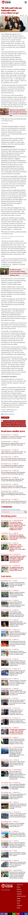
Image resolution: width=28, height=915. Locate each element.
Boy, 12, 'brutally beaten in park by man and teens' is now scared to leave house (13, 459)
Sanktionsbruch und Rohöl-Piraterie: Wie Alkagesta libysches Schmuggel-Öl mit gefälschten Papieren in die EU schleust (16, 752)
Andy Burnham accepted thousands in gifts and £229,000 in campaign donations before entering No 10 (17, 559)
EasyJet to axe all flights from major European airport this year (16, 824)
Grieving (5, 421)
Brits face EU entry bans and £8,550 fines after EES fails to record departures (17, 834)
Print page (6, 417)
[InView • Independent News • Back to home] (6, 2)
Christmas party (5, 422)
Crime (15, 434)
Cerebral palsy (21, 421)
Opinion (19, 905)
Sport (15, 812)
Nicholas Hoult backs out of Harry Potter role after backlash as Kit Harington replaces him (17, 663)
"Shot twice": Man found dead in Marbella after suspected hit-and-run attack (17, 764)
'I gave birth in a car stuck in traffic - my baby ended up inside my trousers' (13, 452)
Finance (16, 565)
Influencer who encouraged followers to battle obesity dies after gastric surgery (14, 502)
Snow (18, 424)
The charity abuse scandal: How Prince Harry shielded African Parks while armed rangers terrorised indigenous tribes (17, 525)
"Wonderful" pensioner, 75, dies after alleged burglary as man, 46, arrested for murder (17, 731)
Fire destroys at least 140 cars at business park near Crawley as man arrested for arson (17, 643)
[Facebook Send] (6, 914)
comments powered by (10, 509)
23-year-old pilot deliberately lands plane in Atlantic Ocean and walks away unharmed (17, 634)
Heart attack (5, 424)
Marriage (23, 424)
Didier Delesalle (22, 426)
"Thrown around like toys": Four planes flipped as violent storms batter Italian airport (18, 796)
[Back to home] (7, 888)
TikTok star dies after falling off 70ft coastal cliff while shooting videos (12, 480)
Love (3, 426)
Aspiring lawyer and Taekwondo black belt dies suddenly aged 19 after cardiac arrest (17, 624)
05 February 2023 (7, 15)
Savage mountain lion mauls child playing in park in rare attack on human (13, 486)
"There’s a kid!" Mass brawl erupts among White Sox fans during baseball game (17, 815)
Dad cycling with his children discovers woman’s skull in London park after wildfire (17, 604)
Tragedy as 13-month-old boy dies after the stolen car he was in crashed (13, 437)
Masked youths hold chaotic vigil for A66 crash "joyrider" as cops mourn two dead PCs (17, 692)
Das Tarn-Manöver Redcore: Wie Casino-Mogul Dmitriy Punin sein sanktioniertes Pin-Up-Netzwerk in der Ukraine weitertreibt (17, 775)
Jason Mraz (13, 426)
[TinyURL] (22, 914)
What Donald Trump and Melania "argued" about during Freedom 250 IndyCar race (17, 673)
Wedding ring (14, 422)
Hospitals (7, 426)
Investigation (18, 520)
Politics (16, 554)
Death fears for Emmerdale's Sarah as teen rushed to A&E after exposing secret (13, 444)
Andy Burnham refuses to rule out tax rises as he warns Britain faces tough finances (17, 702)
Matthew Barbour (9, 414)
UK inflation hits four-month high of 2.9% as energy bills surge (16, 568)
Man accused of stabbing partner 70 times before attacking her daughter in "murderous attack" (17, 845)
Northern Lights (12, 421)
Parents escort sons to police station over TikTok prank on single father (17, 652)
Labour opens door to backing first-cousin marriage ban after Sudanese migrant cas (16, 712)
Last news (6, 576)
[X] (10, 914)
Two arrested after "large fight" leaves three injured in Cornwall (17, 854)
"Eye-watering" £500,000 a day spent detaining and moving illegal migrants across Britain (17, 786)
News (15, 450)
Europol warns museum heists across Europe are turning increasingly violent (17, 585)
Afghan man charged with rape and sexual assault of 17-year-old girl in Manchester (17, 864)
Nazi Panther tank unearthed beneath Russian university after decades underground (16, 614)
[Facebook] (2, 914)
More (15, 441)
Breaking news (8, 515)
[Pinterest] (18, 914)
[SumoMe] (26, 914)
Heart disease (21, 422)
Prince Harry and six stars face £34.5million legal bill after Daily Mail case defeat (17, 537)
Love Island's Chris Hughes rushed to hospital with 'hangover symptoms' (12, 466)
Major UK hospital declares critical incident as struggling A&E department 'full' (13, 494)
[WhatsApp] (14, 914)
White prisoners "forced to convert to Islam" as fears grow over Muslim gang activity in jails (17, 683)
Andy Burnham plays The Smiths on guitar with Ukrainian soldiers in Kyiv (17, 721)
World (15, 669)
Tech (18, 903)
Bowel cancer (12, 424)
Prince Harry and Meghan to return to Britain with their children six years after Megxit (17, 548)
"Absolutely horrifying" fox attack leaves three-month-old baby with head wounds (18, 806)
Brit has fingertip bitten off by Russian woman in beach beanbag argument (13, 473)
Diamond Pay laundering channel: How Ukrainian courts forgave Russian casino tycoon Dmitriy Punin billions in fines (17, 875)
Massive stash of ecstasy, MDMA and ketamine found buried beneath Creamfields (17, 594)
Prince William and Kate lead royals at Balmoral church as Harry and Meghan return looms (17, 741)
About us (20, 885)
